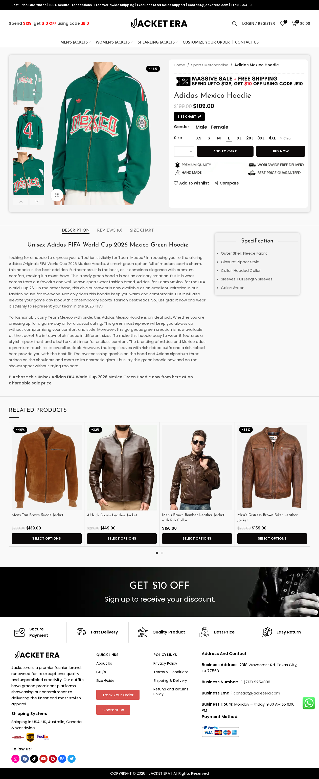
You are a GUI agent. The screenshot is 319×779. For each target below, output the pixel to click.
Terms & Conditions (171, 671)
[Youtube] (43, 759)
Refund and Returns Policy (170, 691)
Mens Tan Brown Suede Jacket (37, 515)
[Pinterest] (53, 759)
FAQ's (101, 671)
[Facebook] (25, 759)
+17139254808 (242, 5)
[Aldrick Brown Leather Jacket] (122, 467)
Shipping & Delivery (170, 680)
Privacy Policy (165, 663)
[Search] (235, 23)
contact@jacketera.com (208, 5)
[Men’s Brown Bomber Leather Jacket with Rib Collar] (197, 467)
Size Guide (105, 680)
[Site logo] (159, 23)
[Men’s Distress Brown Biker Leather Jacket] (272, 467)
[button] (20, 201)
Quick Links (107, 654)
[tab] (75, 230)
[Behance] (62, 759)
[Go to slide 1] (157, 553)
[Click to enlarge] (57, 195)
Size (178, 137)
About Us (104, 663)
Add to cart (225, 151)
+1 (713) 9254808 (254, 682)
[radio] (201, 127)
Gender (181, 126)
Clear (287, 138)
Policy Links (165, 654)
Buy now (281, 151)
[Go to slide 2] (162, 553)
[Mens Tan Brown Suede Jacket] (47, 467)
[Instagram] (15, 759)
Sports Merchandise (210, 65)
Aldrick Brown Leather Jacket (112, 515)
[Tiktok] (34, 759)
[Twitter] (71, 759)
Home (179, 65)
